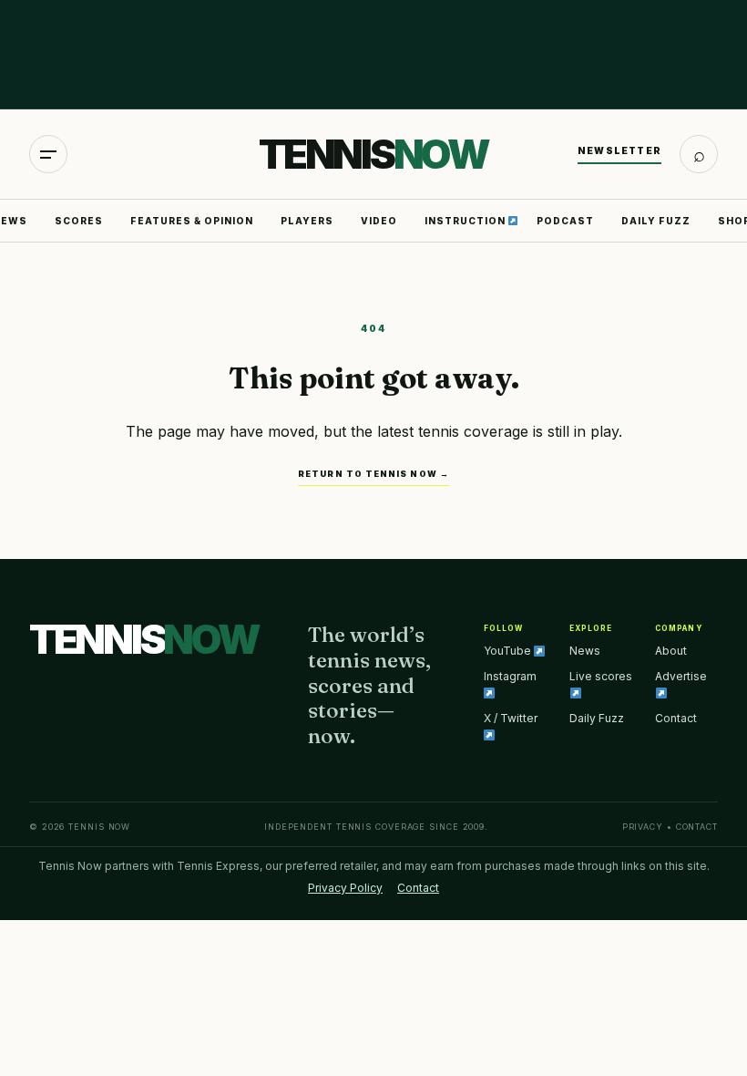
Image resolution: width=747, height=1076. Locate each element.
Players (307, 220)
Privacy (642, 827)
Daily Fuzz (656, 220)
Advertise (681, 676)
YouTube (509, 650)
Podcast (565, 220)
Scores (79, 220)
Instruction (466, 220)
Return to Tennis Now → (373, 474)
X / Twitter (510, 718)
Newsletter (619, 150)
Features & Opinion (191, 220)
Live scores (600, 676)
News (584, 650)
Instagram (510, 676)
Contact (676, 718)
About (671, 650)
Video (379, 220)
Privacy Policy (345, 888)
